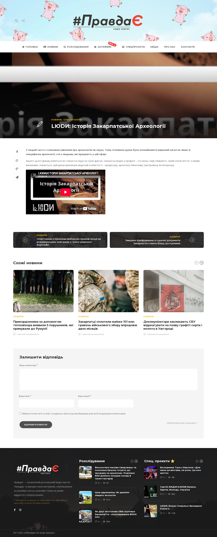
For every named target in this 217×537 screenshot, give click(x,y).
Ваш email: (84, 396)
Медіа (154, 46)
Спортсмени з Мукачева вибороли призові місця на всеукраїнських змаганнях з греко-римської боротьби (69, 242)
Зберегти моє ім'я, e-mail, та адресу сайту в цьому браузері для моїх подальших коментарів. (74, 413)
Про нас (169, 46)
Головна (32, 46)
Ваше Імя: (25, 396)
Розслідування (77, 46)
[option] (43, 302)
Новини (52, 46)
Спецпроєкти (135, 46)
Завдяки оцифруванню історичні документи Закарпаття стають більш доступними (152, 242)
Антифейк (105, 46)
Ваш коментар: (28, 365)
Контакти (188, 46)
